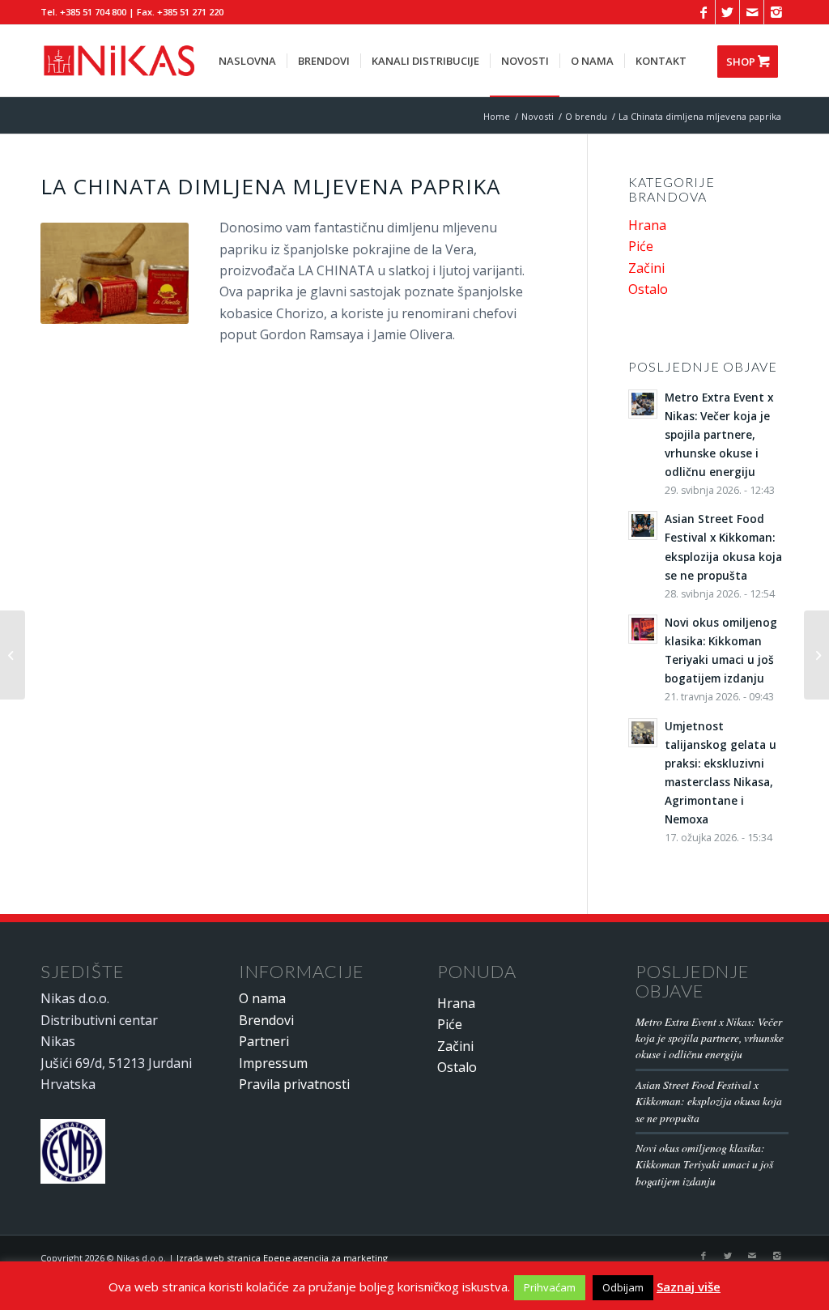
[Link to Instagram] (776, 12)
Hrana (647, 225)
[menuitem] (247, 60)
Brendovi (266, 1020)
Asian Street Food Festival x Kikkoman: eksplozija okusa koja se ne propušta (709, 1101)
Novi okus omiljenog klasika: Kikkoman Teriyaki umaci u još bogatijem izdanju (704, 1164)
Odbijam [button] (623, 1287)
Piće (640, 246)
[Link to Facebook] (703, 12)
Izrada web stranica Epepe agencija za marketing (282, 1258)
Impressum (273, 1063)
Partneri (264, 1041)
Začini (646, 268)
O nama (262, 998)
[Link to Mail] (751, 12)
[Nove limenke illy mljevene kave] (12, 655)
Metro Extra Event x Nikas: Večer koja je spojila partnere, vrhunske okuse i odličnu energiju (710, 1038)
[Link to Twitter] (727, 12)
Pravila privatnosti (294, 1084)
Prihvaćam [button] (550, 1287)
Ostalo (648, 289)
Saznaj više (689, 1286)
